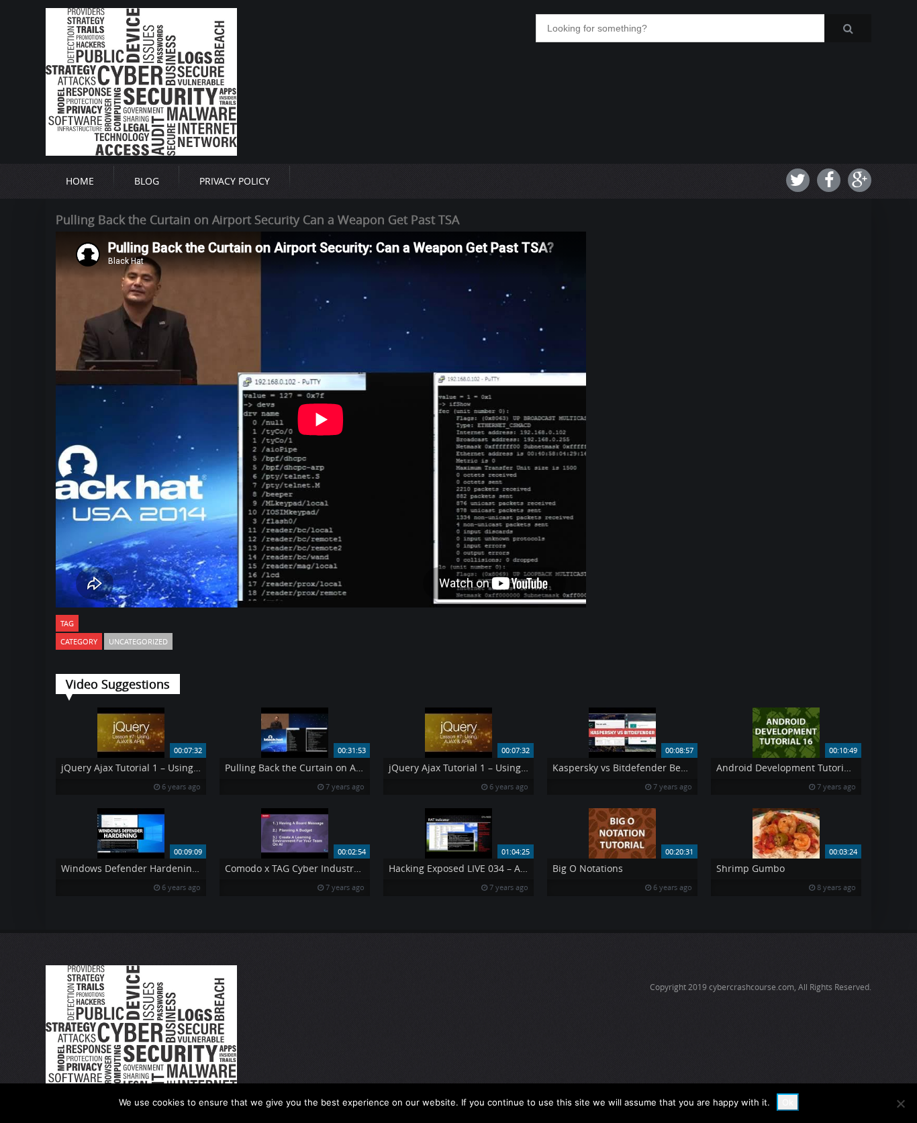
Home (80, 181)
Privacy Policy (234, 181)
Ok (787, 1102)
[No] (900, 1103)
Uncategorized (138, 641)
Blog (146, 181)
